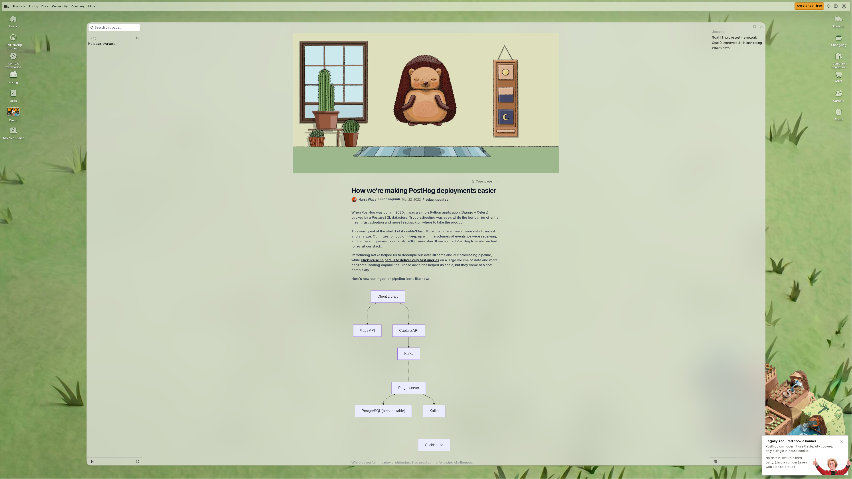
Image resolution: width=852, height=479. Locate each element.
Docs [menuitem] (44, 6)
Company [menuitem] (78, 6)
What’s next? (721, 48)
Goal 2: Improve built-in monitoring (737, 43)
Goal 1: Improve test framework (734, 37)
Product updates (435, 199)
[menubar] (49, 6)
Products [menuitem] (19, 6)
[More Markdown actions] (497, 181)
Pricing (33, 6)
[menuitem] (6, 6)
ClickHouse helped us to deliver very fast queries (400, 260)
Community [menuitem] (60, 6)
